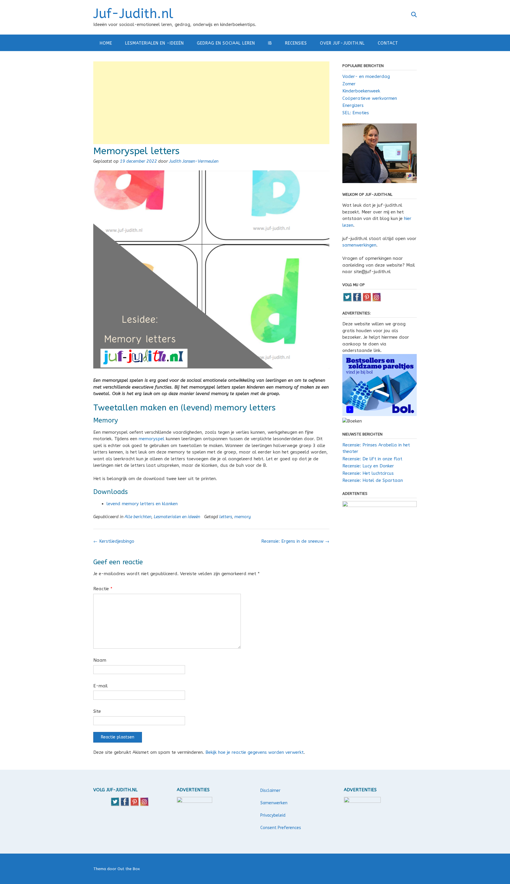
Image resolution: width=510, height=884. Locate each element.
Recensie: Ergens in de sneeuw (295, 541)
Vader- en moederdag (366, 76)
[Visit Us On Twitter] (347, 300)
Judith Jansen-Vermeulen (193, 161)
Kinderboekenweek (361, 91)
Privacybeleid (272, 815)
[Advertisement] (211, 102)
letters (225, 516)
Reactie (102, 588)
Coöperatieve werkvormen (369, 98)
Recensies (296, 43)
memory (242, 516)
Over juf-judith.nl (342, 43)
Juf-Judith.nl (133, 14)
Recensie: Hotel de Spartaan (372, 480)
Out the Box (128, 869)
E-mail (100, 686)
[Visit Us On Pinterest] (367, 300)
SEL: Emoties (355, 112)
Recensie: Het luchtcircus (368, 473)
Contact (388, 43)
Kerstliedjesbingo (113, 541)
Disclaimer (270, 790)
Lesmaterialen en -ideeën (154, 43)
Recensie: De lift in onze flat (372, 458)
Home (106, 43)
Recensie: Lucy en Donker (368, 466)
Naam (99, 660)
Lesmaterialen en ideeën (177, 516)
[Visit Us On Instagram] (376, 300)
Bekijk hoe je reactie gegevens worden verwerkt (254, 752)
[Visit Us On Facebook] (357, 300)
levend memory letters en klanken (142, 503)
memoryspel (151, 438)
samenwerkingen (359, 245)
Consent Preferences (280, 827)
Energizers (353, 105)
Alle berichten (138, 516)
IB (270, 43)
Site (97, 711)
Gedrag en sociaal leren (226, 43)
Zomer (349, 84)
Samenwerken (273, 802)
